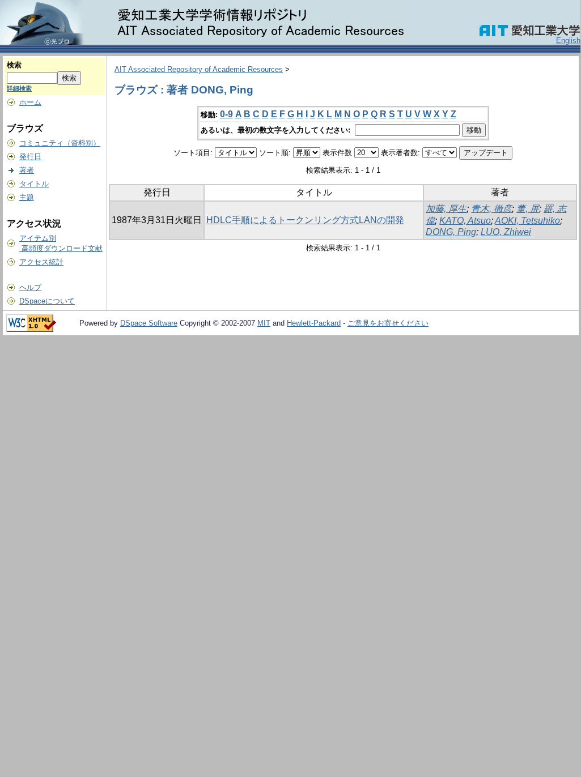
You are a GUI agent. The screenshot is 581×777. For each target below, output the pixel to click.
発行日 (30, 156)
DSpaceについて (47, 301)
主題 (26, 197)
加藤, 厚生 (446, 209)
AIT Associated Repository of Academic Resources (198, 69)
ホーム (30, 102)
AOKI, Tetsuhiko (527, 220)
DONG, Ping (451, 232)
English (568, 40)
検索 (14, 65)
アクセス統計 (41, 262)
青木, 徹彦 (491, 209)
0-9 (226, 114)
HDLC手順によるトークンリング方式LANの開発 (305, 220)
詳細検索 (19, 88)
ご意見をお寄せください (388, 323)
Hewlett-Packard (314, 323)
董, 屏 (527, 209)
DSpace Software (148, 323)
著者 (26, 170)
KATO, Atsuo (465, 220)
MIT (263, 323)
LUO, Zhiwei (506, 232)
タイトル (34, 184)
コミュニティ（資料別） (59, 143)
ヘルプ (30, 287)
